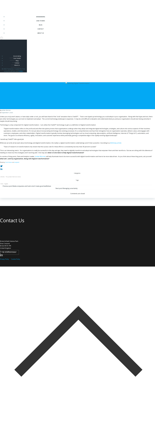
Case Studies (40, 21)
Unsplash (16, 162)
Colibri (21, 71)
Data (1, 184)
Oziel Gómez (8, 162)
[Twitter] (77, 166)
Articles (2, 177)
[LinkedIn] (77, 169)
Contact (40, 29)
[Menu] (39, 38)
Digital (6, 184)
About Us (40, 33)
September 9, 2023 (7, 112)
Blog (40, 25)
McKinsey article (115, 143)
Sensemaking (40, 17)
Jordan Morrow (6, 110)
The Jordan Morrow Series (13, 177)
